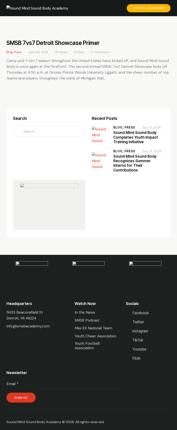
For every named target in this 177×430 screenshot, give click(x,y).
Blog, (119, 127)
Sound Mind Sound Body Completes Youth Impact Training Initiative (135, 137)
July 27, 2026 (151, 127)
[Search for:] (49, 131)
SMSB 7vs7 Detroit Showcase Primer (53, 43)
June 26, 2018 (38, 52)
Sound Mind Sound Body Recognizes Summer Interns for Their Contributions (134, 163)
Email (12, 383)
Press (18, 52)
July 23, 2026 (151, 151)
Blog (9, 52)
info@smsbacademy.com (28, 326)
